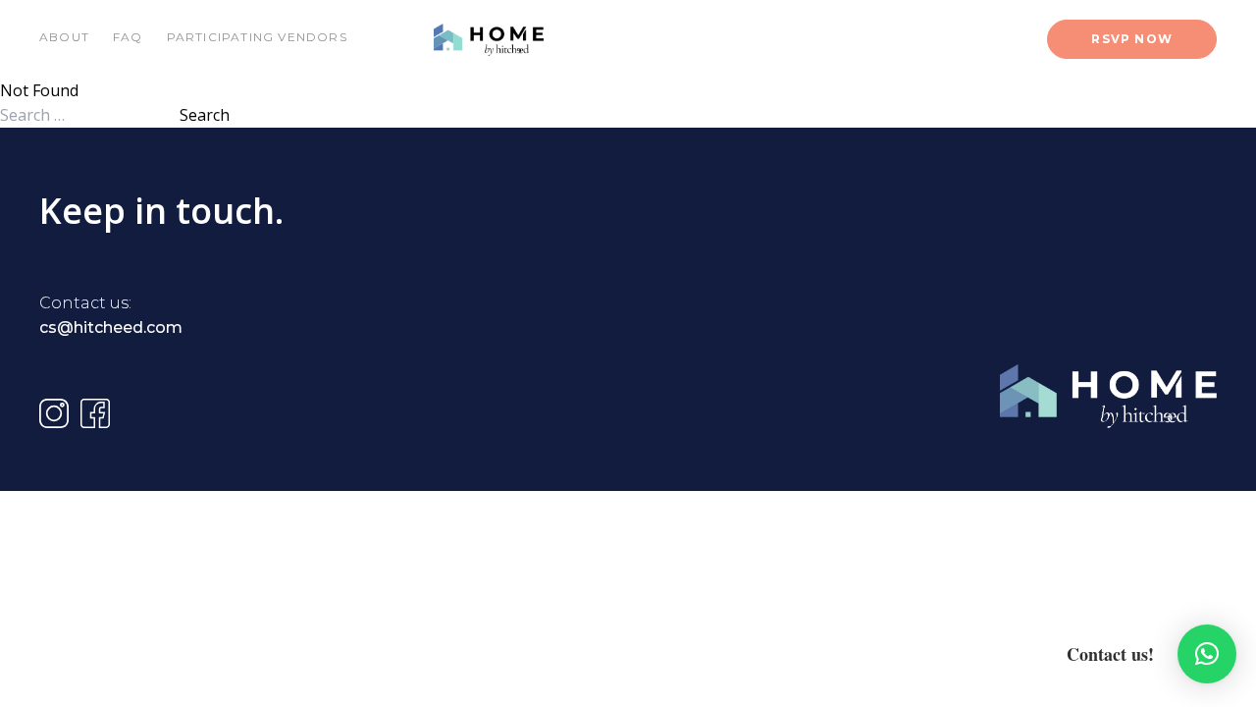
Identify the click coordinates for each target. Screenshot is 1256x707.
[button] (1207, 654)
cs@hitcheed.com (111, 327)
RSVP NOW (1132, 38)
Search (205, 115)
